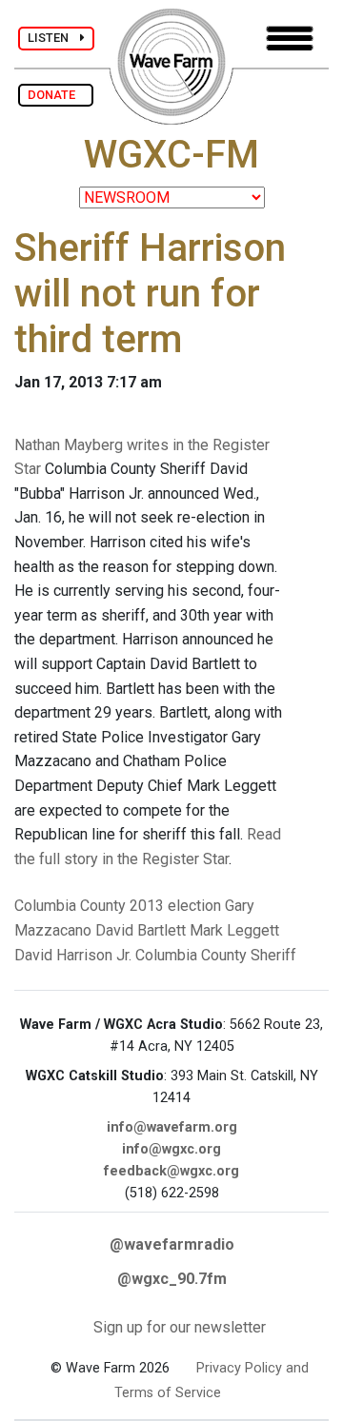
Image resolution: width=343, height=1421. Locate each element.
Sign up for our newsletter (179, 1327)
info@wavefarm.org (172, 1127)
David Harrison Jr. (72, 955)
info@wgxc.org (171, 1149)
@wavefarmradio (172, 1244)
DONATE (56, 95)
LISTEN (54, 37)
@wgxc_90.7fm (172, 1279)
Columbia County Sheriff (215, 955)
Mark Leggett (234, 930)
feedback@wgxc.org (171, 1171)
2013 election (175, 906)
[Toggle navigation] (289, 38)
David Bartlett (140, 930)
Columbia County (70, 906)
